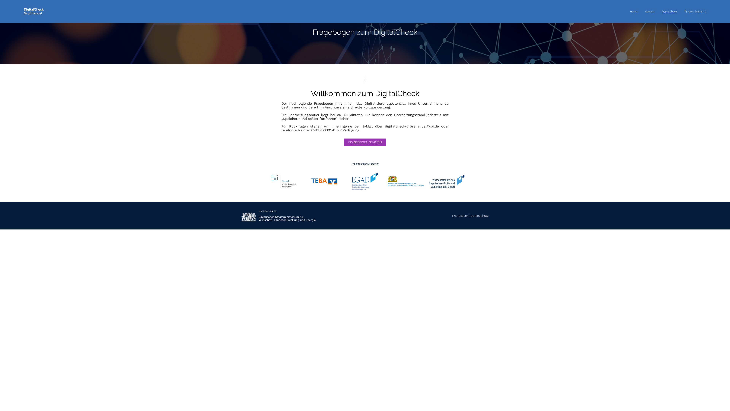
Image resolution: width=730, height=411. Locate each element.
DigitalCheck (669, 11)
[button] (695, 11)
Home (633, 11)
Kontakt (649, 11)
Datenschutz (480, 215)
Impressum (460, 215)
